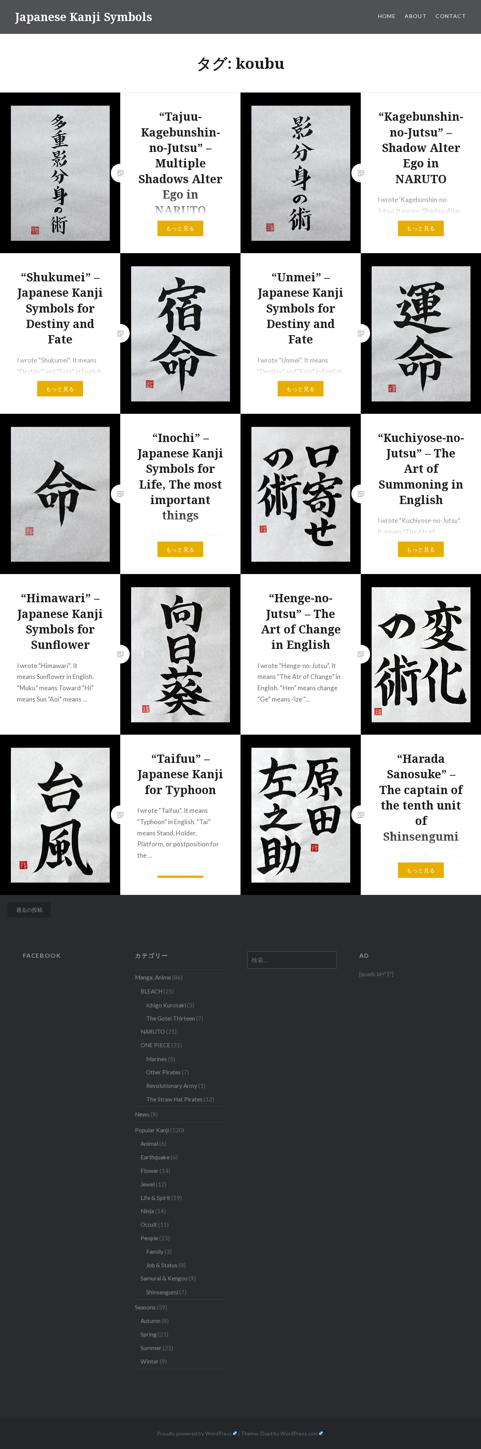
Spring (149, 1334)
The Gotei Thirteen (170, 1018)
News (142, 1114)
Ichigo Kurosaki (166, 1005)
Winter (150, 1361)
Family (154, 1251)
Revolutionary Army (171, 1085)
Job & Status (161, 1265)
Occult (149, 1224)
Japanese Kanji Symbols (83, 16)
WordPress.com (299, 1433)
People (149, 1238)
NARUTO (153, 1031)
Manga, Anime (153, 977)
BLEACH (151, 991)
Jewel (148, 1184)
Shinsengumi (162, 1292)
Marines (156, 1059)
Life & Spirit (155, 1197)
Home (387, 16)
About (416, 16)
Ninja (147, 1211)
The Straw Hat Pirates (174, 1099)
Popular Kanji (152, 1130)
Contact (451, 16)
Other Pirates (163, 1072)
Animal (149, 1143)
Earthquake (155, 1157)
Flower (150, 1170)
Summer (151, 1347)
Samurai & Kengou (164, 1278)
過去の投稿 (29, 910)
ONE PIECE (155, 1045)
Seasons (145, 1307)
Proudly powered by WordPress (194, 1433)
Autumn (150, 1320)
